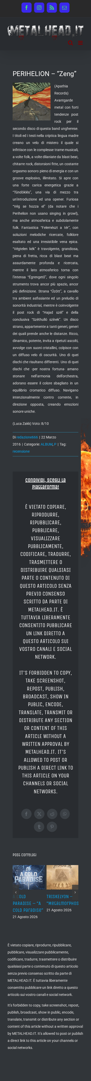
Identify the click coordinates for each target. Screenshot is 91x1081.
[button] (16, 892)
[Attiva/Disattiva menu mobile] (80, 42)
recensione (21, 451)
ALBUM (47, 444)
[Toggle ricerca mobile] (70, 42)
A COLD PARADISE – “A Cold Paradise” (28, 903)
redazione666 (27, 437)
